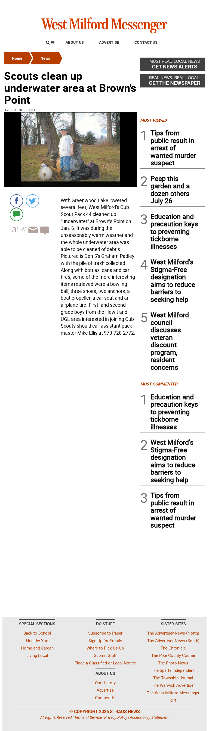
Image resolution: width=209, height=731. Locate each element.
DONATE (192, 6)
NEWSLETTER (161, 6)
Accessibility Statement (149, 717)
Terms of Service (88, 717)
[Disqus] (70, 407)
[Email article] (32, 234)
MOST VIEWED (153, 120)
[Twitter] (32, 201)
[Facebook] (16, 201)
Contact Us (146, 42)
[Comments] (16, 214)
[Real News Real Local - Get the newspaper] (172, 82)
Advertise (109, 42)
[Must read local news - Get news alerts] (172, 66)
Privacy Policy (115, 717)
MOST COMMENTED (158, 384)
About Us (75, 42)
